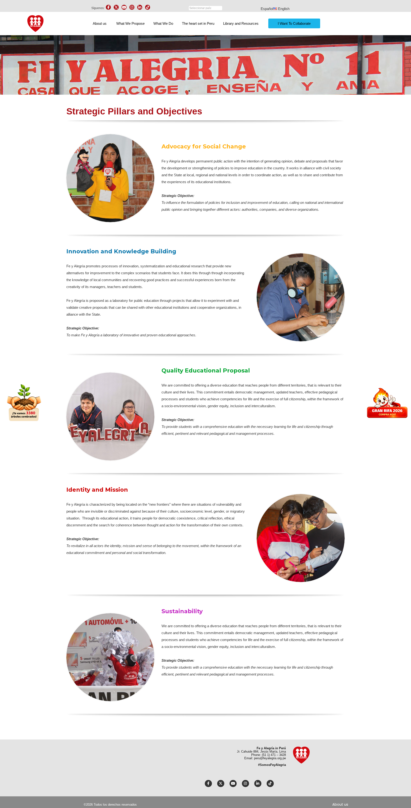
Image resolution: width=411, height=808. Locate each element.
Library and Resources (241, 23)
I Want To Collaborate (294, 23)
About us (100, 23)
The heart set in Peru (198, 23)
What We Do (163, 23)
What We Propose (130, 23)
